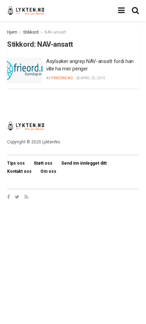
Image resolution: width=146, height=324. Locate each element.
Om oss (48, 171)
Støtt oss (43, 163)
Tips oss (16, 163)
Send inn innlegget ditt (84, 163)
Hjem (12, 32)
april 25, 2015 (92, 78)
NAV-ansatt (55, 32)
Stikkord (31, 32)
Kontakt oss (19, 171)
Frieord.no (62, 78)
